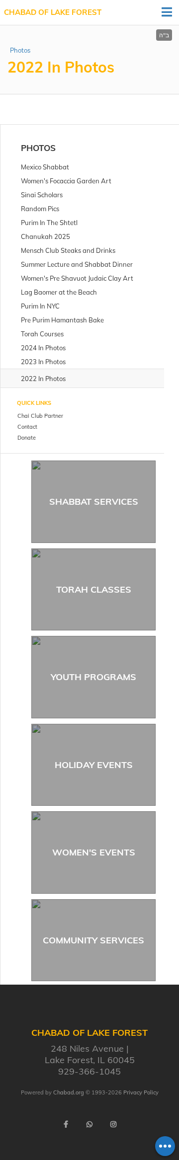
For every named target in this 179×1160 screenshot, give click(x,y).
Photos (20, 50)
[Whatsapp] (89, 1124)
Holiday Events (94, 765)
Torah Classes (93, 589)
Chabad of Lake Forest (52, 12)
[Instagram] (113, 1124)
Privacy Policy (141, 1092)
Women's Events (93, 852)
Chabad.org (68, 1092)
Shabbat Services (93, 501)
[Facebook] (65, 1124)
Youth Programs (93, 677)
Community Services (93, 940)
